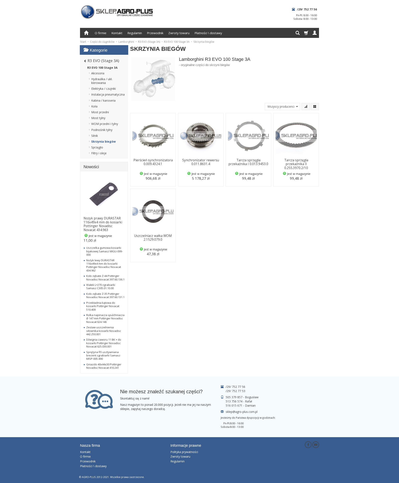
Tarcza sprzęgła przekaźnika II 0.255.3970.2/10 (296, 164)
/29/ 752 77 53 (235, 391)
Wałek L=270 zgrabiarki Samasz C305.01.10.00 (100, 286)
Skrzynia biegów (103, 141)
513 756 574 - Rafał (239, 401)
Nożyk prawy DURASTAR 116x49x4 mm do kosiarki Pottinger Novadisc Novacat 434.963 (103, 224)
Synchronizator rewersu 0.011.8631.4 (200, 162)
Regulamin (134, 33)
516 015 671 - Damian (241, 405)
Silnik (94, 136)
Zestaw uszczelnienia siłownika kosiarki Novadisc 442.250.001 (103, 330)
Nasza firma (90, 445)
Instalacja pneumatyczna (108, 94)
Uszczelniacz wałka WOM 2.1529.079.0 (153, 238)
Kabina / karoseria (103, 100)
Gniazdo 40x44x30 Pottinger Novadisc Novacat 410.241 (103, 366)
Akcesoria (97, 73)
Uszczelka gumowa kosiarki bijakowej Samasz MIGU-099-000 (104, 251)
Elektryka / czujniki (103, 89)
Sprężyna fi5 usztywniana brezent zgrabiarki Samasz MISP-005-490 (103, 355)
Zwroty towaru (179, 33)
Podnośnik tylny (101, 130)
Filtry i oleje (99, 153)
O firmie (100, 33)
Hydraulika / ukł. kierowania (101, 81)
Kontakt (116, 33)
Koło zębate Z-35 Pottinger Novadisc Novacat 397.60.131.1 (105, 295)
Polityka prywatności (184, 452)
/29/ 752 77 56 (307, 9)
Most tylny (98, 118)
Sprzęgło (97, 147)
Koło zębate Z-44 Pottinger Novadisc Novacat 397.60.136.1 (105, 277)
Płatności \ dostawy (208, 33)
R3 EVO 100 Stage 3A (102, 68)
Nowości (91, 166)
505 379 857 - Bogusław (242, 397)
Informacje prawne (185, 445)
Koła (94, 106)
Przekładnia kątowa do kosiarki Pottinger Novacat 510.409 (102, 306)
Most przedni (100, 112)
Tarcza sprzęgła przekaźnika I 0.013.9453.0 (248, 162)
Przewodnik (155, 33)
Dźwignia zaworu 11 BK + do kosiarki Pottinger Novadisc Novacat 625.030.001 (103, 343)
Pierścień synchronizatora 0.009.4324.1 (153, 162)
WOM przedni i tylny (104, 124)
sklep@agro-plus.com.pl (241, 412)
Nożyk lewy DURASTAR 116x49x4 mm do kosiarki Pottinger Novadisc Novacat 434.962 (103, 265)
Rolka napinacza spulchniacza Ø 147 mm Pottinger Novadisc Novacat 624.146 (105, 318)
